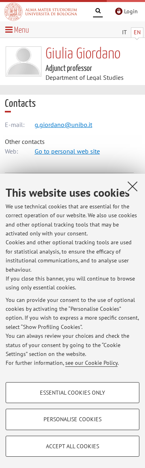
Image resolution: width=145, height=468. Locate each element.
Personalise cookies (73, 419)
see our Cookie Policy (91, 362)
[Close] (132, 186)
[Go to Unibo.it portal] (40, 11)
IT (124, 32)
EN (137, 32)
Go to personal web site (67, 151)
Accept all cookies (72, 446)
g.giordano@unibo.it (63, 125)
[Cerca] (98, 12)
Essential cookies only (72, 392)
